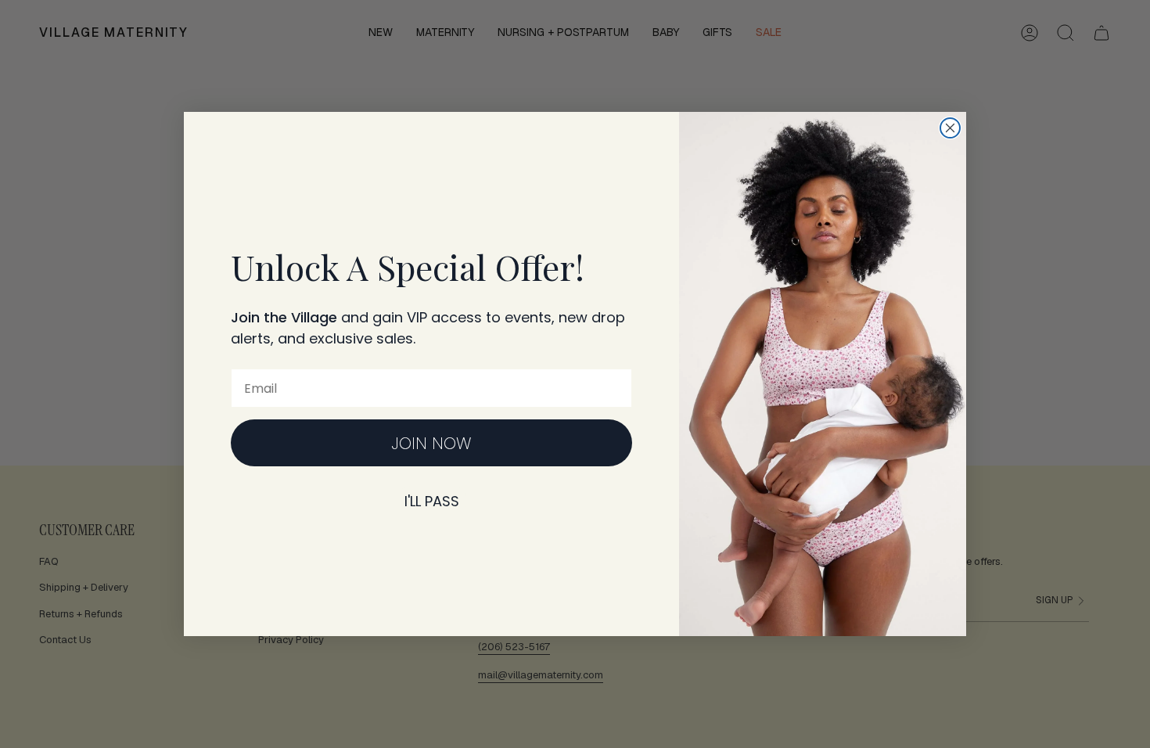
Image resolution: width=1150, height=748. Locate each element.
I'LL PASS (431, 501)
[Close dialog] (950, 128)
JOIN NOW (431, 443)
